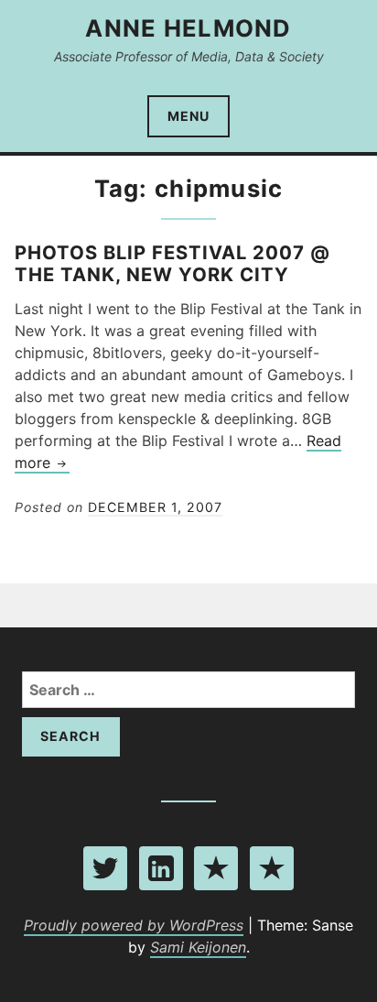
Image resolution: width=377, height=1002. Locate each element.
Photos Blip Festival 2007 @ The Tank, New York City (172, 263)
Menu (188, 116)
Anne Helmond (188, 28)
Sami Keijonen (198, 947)
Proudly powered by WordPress (133, 925)
